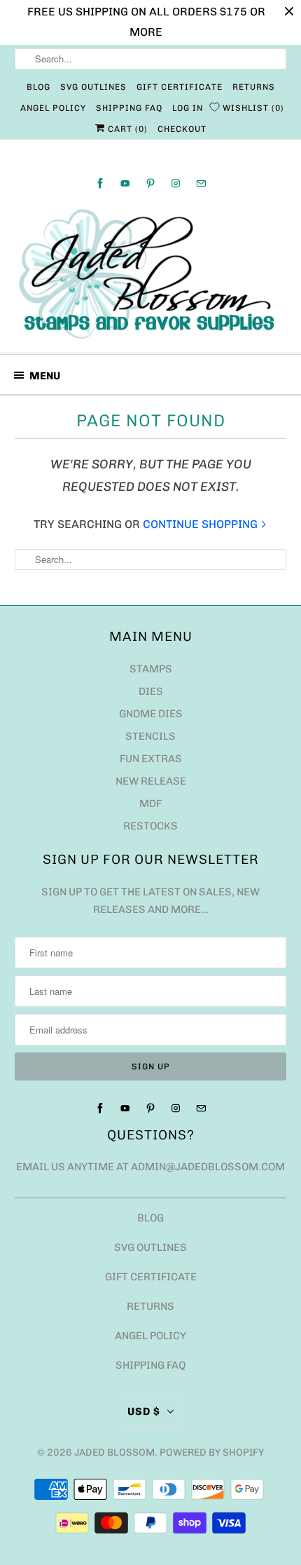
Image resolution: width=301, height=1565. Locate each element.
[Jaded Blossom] (151, 274)
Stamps (151, 669)
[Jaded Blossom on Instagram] (176, 183)
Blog (38, 87)
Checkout (182, 129)
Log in (187, 108)
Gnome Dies (151, 713)
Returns (253, 87)
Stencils (150, 736)
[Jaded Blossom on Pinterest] (150, 183)
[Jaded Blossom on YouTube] (125, 183)
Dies (151, 691)
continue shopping (201, 524)
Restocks (150, 826)
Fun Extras (151, 758)
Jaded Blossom (114, 1452)
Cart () (126, 129)
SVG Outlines (93, 87)
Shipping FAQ (129, 108)
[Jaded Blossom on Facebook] (100, 183)
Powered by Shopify (212, 1452)
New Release (150, 781)
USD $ (143, 1411)
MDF (150, 803)
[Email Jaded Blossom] (201, 183)
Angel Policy (53, 108)
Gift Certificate (179, 87)
